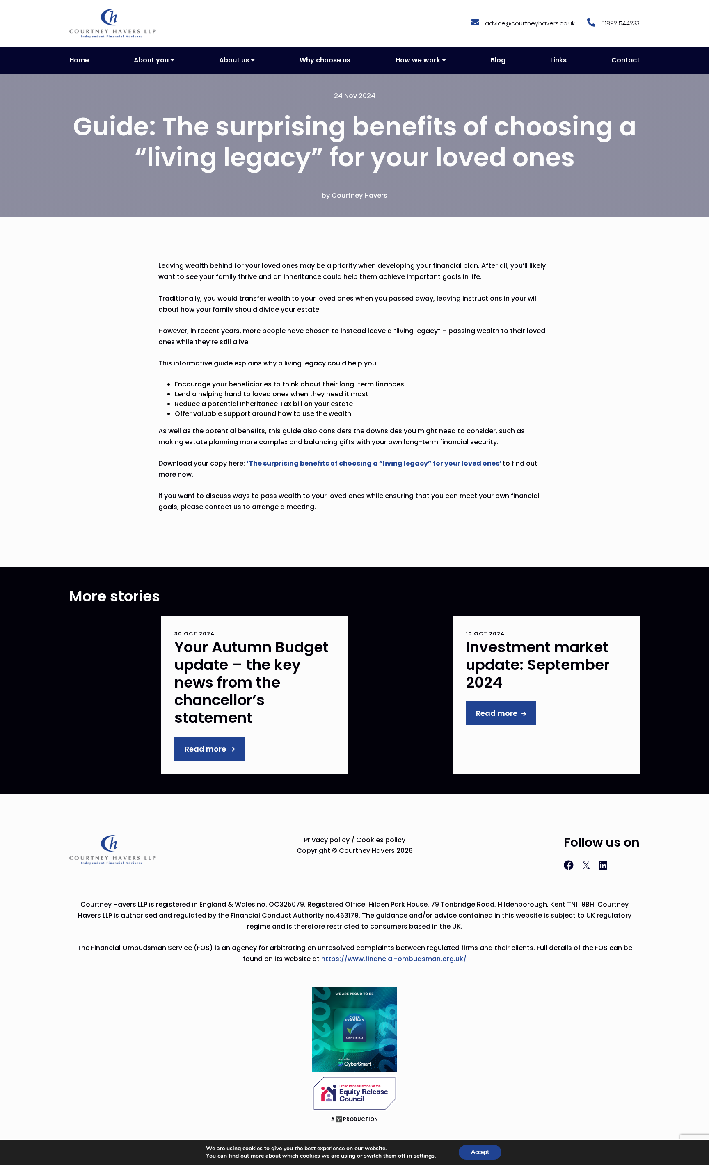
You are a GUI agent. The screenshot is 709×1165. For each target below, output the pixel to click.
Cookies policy (380, 840)
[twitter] (587, 865)
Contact (625, 60)
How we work (418, 60)
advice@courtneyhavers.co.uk (529, 23)
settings (424, 1156)
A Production (354, 1119)
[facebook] (570, 865)
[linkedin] (603, 865)
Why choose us (325, 60)
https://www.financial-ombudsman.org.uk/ (394, 959)
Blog (498, 60)
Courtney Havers (359, 195)
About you (151, 60)
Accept (480, 1152)
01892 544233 (619, 23)
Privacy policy (327, 840)
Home (79, 60)
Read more (205, 749)
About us (234, 60)
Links (558, 60)
